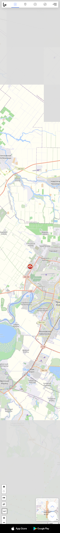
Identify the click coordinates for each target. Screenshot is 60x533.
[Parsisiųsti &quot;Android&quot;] (41, 529)
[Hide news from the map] (4, 504)
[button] (30, 266)
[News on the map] (6, 4)
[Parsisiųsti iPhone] (19, 529)
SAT (4, 511)
